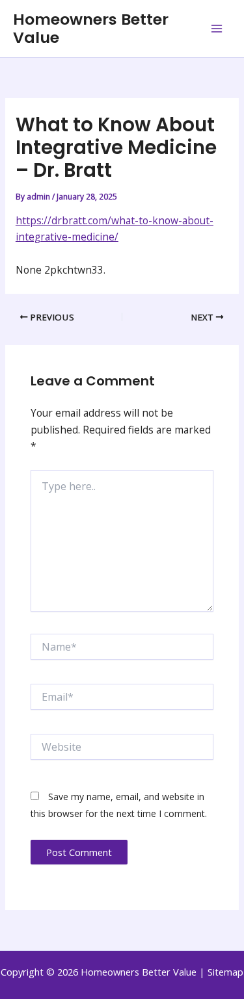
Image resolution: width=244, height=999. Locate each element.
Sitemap (225, 971)
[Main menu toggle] (217, 28)
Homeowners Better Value (91, 28)
